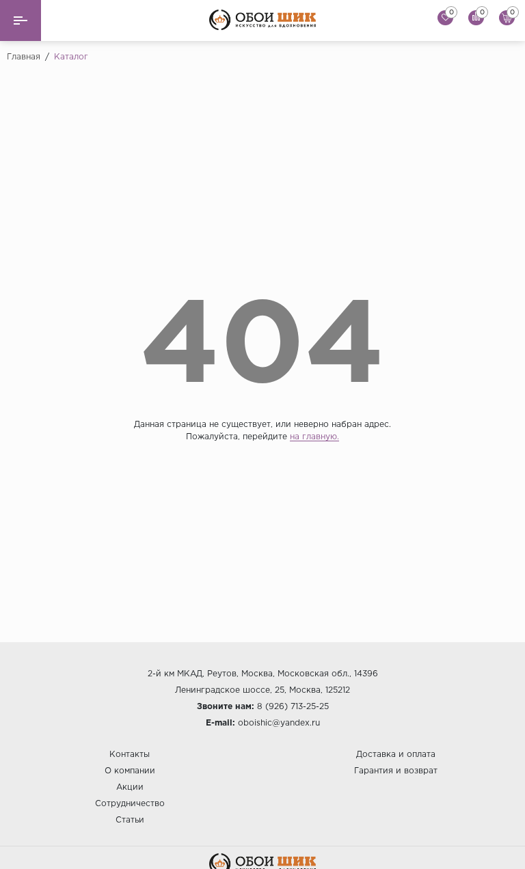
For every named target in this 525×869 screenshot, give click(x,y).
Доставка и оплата (395, 754)
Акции (130, 787)
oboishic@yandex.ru (279, 723)
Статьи (130, 820)
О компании (130, 771)
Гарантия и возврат (396, 771)
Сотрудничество (130, 804)
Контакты (129, 754)
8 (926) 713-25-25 (293, 707)
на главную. (314, 437)
